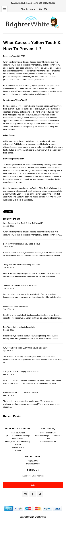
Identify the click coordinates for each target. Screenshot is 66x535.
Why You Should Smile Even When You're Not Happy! (25, 348)
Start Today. (28, 200)
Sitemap (17, 450)
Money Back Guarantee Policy (17, 442)
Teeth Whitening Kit (48, 442)
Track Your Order (18, 433)
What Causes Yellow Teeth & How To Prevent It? (23, 223)
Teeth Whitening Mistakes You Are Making (20, 285)
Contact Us (33, 461)
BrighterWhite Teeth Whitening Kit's (46, 188)
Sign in (24, 9)
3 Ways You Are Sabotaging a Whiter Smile (21, 372)
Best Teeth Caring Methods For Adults (19, 327)
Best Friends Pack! (48, 433)
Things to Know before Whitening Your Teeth (21, 265)
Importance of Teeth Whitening (16, 306)
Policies (18, 445)
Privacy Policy (18, 447)
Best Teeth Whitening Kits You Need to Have (21, 244)
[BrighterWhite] (33, 29)
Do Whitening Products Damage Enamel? (20, 392)
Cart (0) (43, 9)
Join (32, 9)
